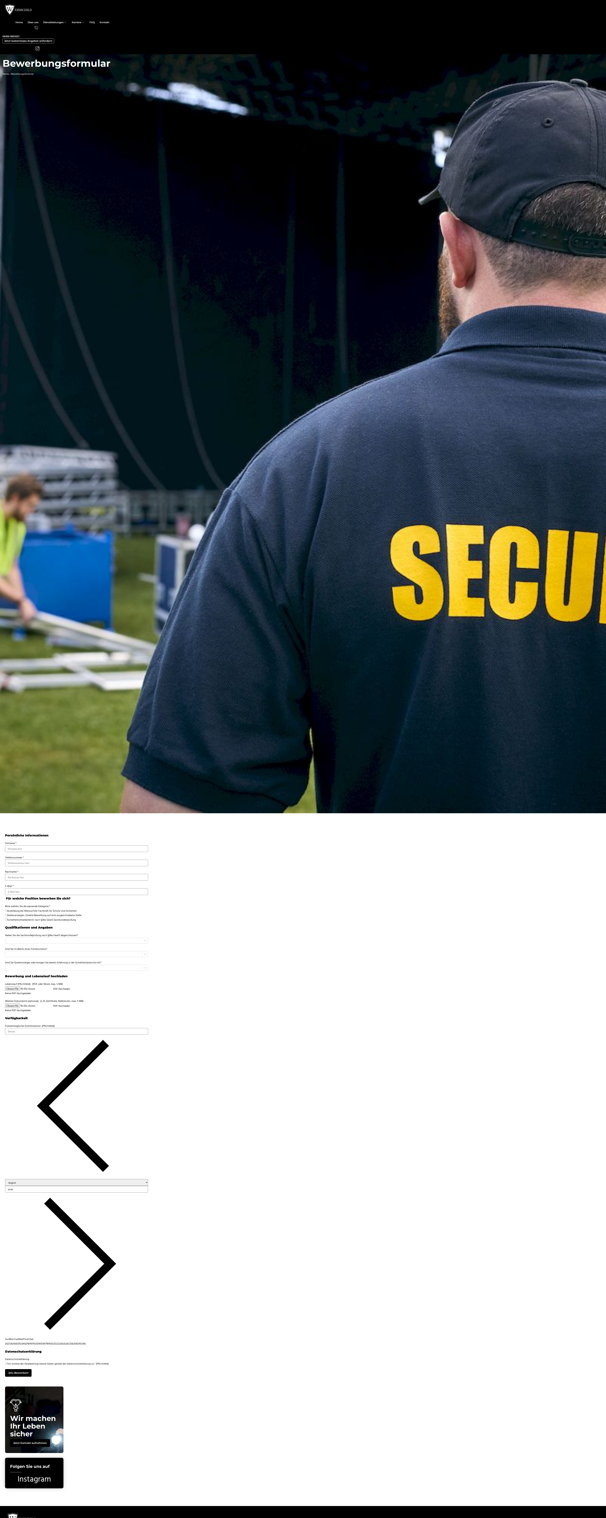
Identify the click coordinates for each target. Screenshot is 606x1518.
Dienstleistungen (53, 22)
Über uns (33, 22)
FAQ (92, 22)
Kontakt (104, 22)
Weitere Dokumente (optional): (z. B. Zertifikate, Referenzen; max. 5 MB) (44, 1001)
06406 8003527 (11, 36)
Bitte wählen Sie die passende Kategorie (27, 906)
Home (19, 22)
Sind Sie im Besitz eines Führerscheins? (26, 949)
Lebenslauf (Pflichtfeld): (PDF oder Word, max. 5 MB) (34, 984)
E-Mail (9, 886)
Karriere (76, 22)
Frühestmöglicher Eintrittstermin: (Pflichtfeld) (30, 1026)
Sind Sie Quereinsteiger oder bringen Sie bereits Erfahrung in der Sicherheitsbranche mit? (53, 962)
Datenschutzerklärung (17, 1359)
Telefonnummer (14, 857)
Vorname (11, 843)
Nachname (11, 871)
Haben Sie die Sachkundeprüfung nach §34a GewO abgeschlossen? (41, 935)
